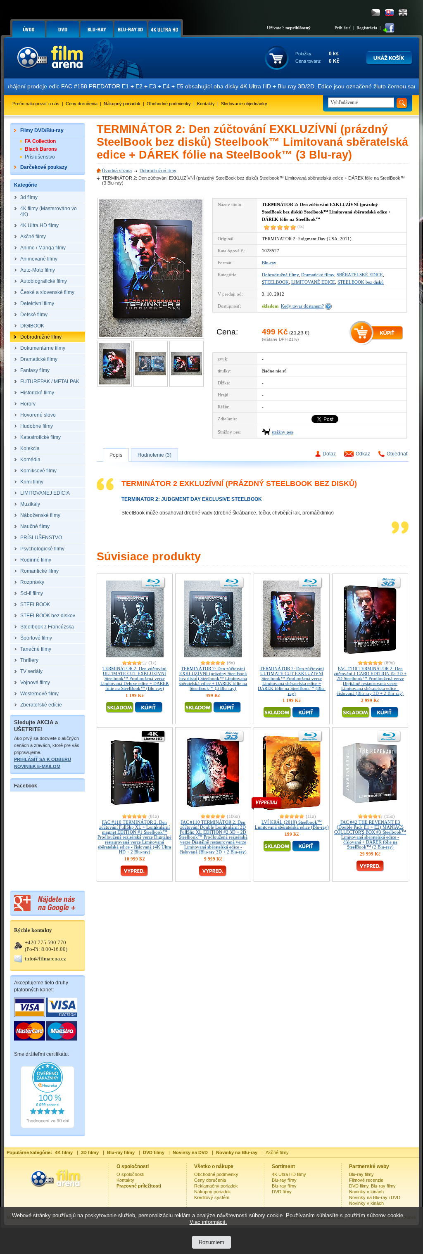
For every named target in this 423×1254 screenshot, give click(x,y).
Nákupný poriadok (122, 103)
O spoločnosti (130, 1174)
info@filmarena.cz (45, 958)
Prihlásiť (343, 27)
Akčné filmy (277, 1152)
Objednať (397, 454)
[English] (403, 12)
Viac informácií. (208, 1222)
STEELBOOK (275, 282)
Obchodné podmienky (169, 103)
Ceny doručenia (81, 103)
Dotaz (329, 454)
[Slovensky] (389, 12)
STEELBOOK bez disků (360, 282)
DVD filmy (282, 1191)
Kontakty (206, 103)
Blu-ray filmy (284, 1180)
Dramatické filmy (317, 274)
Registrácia (366, 27)
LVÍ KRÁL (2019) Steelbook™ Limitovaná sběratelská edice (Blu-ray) (292, 825)
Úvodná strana (117, 170)
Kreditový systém (211, 1197)
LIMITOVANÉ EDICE (313, 282)
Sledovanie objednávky (244, 103)
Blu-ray (269, 262)
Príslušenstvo (40, 157)
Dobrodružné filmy (158, 170)
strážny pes (282, 431)
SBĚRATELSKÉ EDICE (360, 274)
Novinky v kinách (366, 1191)
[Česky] (376, 12)
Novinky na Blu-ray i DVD (374, 1197)
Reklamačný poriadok (216, 1185)
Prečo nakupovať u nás (35, 103)
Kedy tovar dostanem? (302, 305)
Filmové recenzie (366, 1180)
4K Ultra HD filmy (289, 1174)
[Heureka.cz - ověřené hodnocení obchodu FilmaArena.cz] (47, 1126)
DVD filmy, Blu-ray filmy (372, 1185)
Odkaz (363, 454)
